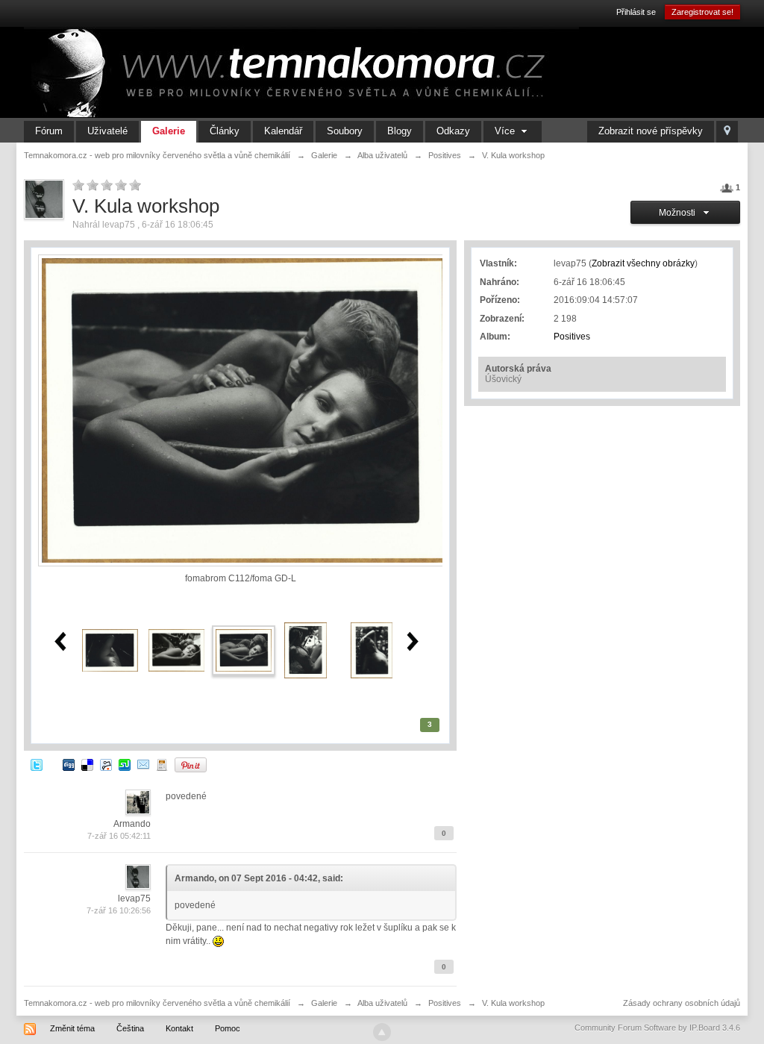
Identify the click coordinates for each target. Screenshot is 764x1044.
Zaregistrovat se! (702, 11)
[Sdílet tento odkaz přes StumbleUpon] (125, 764)
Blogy (399, 131)
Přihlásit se (636, 11)
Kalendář (283, 131)
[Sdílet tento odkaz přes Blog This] (162, 764)
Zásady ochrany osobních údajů (681, 1002)
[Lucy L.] (110, 650)
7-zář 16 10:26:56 (119, 910)
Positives (572, 336)
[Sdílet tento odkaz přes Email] (143, 764)
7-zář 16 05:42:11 (119, 835)
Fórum (49, 131)
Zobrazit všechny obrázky (643, 263)
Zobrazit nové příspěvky (650, 131)
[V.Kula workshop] (176, 650)
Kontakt (179, 1028)
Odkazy (453, 131)
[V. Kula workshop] (243, 650)
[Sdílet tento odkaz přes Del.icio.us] (87, 764)
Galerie (168, 131)
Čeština (130, 1028)
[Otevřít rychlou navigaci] (727, 132)
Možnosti (679, 212)
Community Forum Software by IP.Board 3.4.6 (657, 1027)
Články (224, 131)
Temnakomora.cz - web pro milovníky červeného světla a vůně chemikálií (157, 1002)
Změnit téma (72, 1028)
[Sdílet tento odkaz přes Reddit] (106, 764)
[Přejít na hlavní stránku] (301, 71)
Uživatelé (107, 131)
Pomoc (227, 1028)
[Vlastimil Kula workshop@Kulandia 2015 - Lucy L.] (371, 650)
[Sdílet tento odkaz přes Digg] (69, 764)
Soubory (345, 131)
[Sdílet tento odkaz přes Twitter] (37, 764)
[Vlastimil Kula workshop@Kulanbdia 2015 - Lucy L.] (305, 650)
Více (506, 131)
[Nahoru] (382, 1032)
